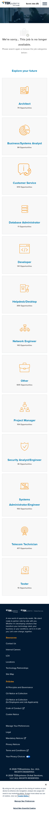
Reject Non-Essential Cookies (24, 808)
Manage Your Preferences (24, 801)
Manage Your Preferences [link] (17, 725)
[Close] (46, 784)
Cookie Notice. (23, 796)
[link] (9, 3)
